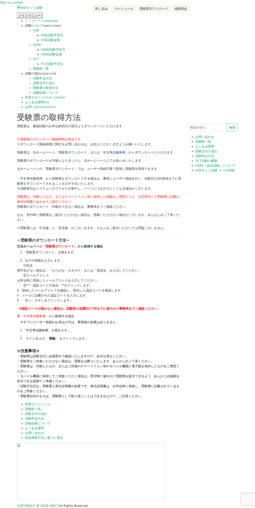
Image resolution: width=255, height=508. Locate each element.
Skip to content (11, 2)
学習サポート (45, 97)
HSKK (37, 45)
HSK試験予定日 (52, 35)
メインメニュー (30, 15)
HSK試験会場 (50, 40)
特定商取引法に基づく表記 (44, 438)
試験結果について (45, 93)
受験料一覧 (41, 69)
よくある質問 (37, 102)
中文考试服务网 (114, 152)
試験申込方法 (42, 78)
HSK (36, 30)
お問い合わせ (40, 107)
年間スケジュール (37, 404)
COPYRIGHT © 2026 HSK (37, 506)
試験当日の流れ (44, 83)
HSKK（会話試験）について (215, 165)
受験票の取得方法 (45, 88)
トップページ (41, 21)
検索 (232, 127)
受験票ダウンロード (153, 9)
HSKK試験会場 (51, 54)
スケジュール (123, 9)
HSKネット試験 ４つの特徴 (214, 170)
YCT (36, 59)
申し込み (101, 9)
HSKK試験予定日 (53, 49)
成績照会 (180, 9)
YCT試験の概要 (206, 161)
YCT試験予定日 (52, 64)
